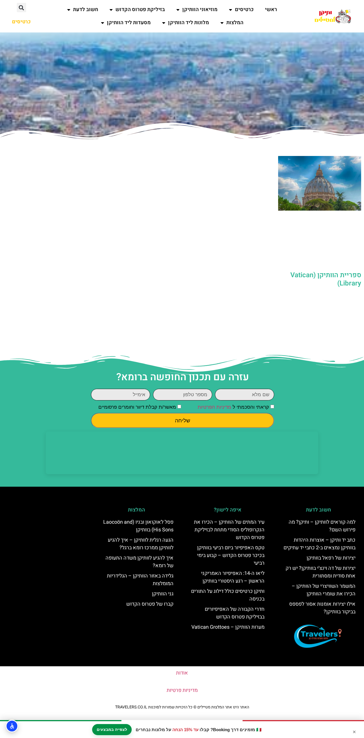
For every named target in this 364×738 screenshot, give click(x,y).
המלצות (234, 22)
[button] (21, 7)
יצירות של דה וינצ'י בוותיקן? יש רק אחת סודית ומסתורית (320, 572)
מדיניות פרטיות (182, 690)
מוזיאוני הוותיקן (200, 9)
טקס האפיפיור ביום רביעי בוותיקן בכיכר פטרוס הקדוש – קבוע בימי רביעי (230, 555)
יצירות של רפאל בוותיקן (331, 558)
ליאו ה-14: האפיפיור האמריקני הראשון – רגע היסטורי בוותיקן (232, 577)
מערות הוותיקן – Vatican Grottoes (227, 627)
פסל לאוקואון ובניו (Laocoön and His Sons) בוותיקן (138, 526)
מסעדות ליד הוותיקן (129, 22)
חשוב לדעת (85, 9)
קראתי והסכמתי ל (233, 407)
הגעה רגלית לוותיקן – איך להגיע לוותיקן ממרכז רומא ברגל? (140, 544)
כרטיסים (244, 9)
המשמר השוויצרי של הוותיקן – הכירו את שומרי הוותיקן (323, 590)
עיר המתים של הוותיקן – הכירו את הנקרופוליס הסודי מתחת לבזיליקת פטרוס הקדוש (229, 529)
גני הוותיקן (162, 594)
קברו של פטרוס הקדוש (149, 604)
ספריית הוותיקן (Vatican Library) (325, 279)
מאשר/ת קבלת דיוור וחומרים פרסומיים (137, 407)
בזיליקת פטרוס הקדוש (140, 9)
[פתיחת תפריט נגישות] (12, 726)
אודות (182, 673)
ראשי (271, 9)
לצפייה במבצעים (112, 729)
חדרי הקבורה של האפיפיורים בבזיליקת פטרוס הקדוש (234, 613)
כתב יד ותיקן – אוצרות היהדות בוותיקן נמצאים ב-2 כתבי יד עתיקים (319, 544)
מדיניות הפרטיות (214, 407)
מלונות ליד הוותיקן (188, 22)
